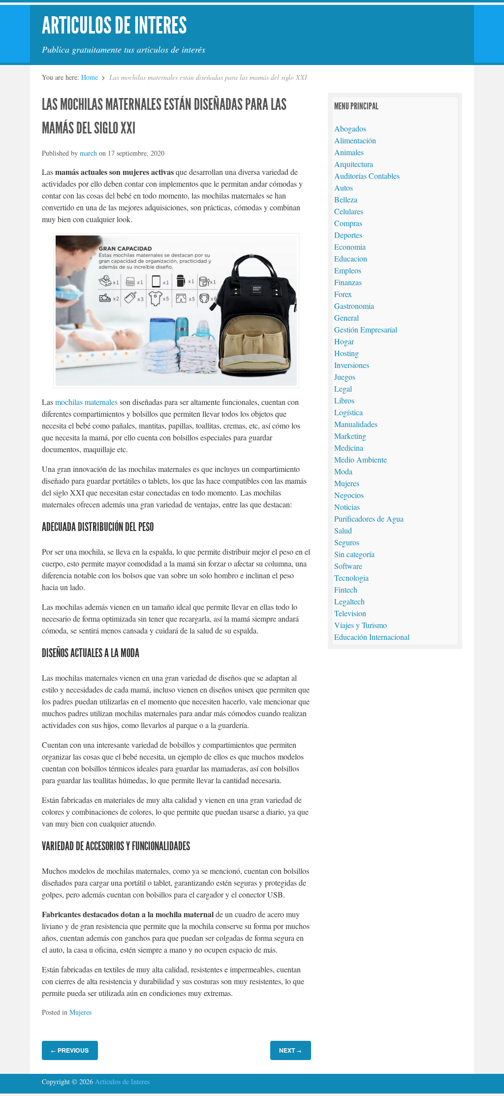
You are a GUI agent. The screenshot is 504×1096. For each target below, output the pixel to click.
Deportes (348, 235)
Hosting (346, 353)
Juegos (344, 376)
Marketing (350, 436)
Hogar (344, 341)
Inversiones (351, 365)
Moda (343, 471)
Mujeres (80, 1012)
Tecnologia (351, 577)
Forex (343, 294)
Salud (343, 530)
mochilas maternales (86, 402)
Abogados (350, 128)
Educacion (350, 258)
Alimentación (355, 140)
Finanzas (348, 282)
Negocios (349, 495)
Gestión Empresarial (365, 329)
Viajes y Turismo (360, 625)
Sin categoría (354, 554)
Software (348, 566)
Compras (348, 223)
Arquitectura (353, 164)
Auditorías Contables (367, 175)
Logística (348, 412)
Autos (343, 187)
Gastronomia (354, 305)
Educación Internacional (372, 636)
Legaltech (349, 601)
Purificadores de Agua (369, 518)
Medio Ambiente (360, 459)
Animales (349, 152)
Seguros (346, 542)
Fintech (345, 589)
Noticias (347, 506)
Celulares (348, 211)
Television (350, 613)
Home (89, 77)
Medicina (348, 447)
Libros (344, 400)
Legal (343, 388)
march (88, 153)
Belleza (345, 199)
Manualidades (356, 424)
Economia (350, 246)
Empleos (347, 270)
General (346, 317)
